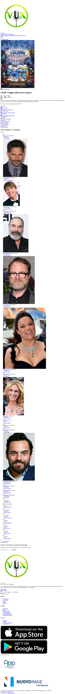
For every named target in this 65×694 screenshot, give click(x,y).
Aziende (11, 35)
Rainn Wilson (6, 304)
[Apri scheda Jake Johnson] (19, 480)
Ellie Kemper (5, 374)
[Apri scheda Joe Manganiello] (15, 176)
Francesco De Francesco (9, 180)
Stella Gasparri (7, 427)
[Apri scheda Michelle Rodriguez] (24, 368)
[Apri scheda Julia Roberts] (13, 414)
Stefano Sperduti (7, 492)
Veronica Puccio (7, 423)
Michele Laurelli (11, 692)
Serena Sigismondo (8, 522)
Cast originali (5, 600)
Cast (7, 35)
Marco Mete (6, 497)
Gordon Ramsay (6, 429)
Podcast (4, 609)
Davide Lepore (7, 307)
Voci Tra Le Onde (6, 611)
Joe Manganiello (6, 177)
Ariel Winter (5, 420)
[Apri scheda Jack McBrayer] (11, 205)
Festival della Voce (7, 613)
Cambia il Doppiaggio (7, 614)
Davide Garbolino (7, 213)
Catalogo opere (5, 39)
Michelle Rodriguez (7, 369)
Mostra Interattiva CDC (8, 615)
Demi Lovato (5, 135)
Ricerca (4, 603)
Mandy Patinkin (6, 253)
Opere (9, 35)
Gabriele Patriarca (7, 209)
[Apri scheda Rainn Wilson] (19, 303)
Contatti (24, 35)
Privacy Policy (7, 691)
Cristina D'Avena (7, 418)
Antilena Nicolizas (7, 517)
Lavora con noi (6, 623)
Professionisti (3, 35)
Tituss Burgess (6, 486)
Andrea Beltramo (7, 488)
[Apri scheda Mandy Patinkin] (15, 252)
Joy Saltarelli (6, 138)
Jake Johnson (5, 481)
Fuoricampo (15, 35)
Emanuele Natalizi (7, 502)
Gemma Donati (7, 371)
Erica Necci (6, 376)
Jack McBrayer (6, 206)
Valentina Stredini (7, 507)
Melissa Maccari (7, 533)
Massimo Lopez (7, 255)
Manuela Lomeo (7, 512)
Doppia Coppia (6, 610)
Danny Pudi (5, 211)
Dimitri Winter (7, 432)
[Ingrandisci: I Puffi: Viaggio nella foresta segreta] (18, 64)
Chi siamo (20, 35)
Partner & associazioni (7, 622)
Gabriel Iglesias (6, 490)
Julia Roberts (5, 416)
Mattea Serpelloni (7, 538)
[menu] (2, 37)
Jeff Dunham (5, 495)
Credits (11, 691)
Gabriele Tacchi (7, 483)
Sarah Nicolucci (7, 528)
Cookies (2, 691)
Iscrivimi (14, 549)
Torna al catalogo (5, 541)
